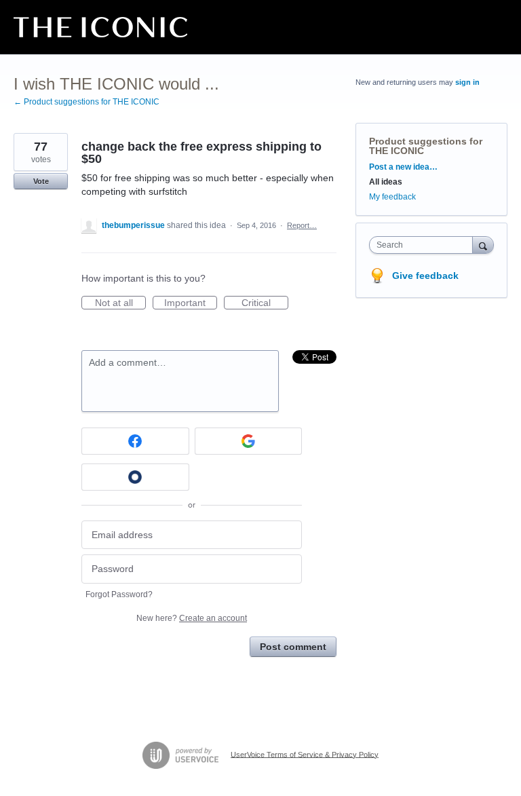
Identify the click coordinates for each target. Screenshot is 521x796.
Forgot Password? (119, 594)
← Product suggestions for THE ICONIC (86, 102)
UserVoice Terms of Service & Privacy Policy (305, 754)
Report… (302, 225)
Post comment (293, 646)
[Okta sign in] (135, 477)
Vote (41, 181)
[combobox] (424, 245)
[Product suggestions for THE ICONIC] (100, 27)
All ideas (385, 182)
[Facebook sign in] (135, 441)
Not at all (120, 303)
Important (190, 303)
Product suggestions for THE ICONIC (425, 146)
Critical (265, 303)
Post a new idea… (403, 167)
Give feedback (425, 275)
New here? (191, 618)
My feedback (392, 197)
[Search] (483, 244)
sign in (467, 82)
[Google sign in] (249, 441)
